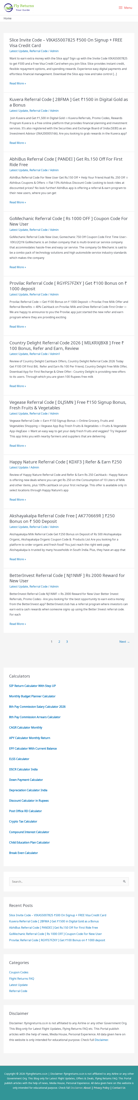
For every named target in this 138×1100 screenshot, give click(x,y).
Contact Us (118, 1087)
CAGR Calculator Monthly (25, 727)
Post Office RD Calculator (25, 811)
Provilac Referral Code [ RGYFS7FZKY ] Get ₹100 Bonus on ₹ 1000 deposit (68, 286)
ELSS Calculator (19, 759)
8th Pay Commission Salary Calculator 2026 (37, 707)
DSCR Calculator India (23, 769)
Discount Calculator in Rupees (29, 801)
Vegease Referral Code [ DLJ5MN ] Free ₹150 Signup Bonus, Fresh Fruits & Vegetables (68, 405)
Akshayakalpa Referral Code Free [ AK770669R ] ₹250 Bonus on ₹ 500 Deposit (62, 518)
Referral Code (38, 51)
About (87, 1087)
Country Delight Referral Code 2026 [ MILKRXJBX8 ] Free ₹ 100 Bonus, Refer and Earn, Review (67, 345)
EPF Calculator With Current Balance (33, 748)
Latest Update (19, 51)
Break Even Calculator (23, 853)
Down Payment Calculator (26, 780)
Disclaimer (101, 1040)
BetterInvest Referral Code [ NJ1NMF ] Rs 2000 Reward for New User (67, 578)
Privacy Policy (101, 1087)
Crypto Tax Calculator (23, 821)
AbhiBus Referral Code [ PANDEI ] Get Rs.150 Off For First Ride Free (66, 161)
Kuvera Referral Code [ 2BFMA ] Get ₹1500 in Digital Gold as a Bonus (69, 102)
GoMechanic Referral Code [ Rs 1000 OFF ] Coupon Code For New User (69, 221)
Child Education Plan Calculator (29, 842)
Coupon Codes (18, 972)
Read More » (18, 83)
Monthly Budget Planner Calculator (32, 696)
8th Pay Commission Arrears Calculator (35, 717)
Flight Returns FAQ (21, 979)
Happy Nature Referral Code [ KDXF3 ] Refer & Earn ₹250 (66, 462)
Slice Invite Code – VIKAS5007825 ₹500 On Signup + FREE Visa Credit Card (66, 42)
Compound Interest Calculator (29, 832)
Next (124, 641)
